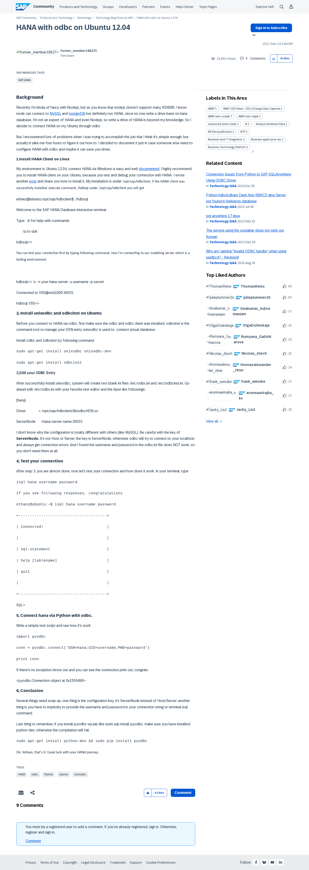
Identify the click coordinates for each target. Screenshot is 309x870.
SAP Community (26, 18)
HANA (21, 774)
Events (165, 7)
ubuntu (63, 774)
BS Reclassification (220, 131)
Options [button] (253, 35)
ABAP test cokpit (248, 116)
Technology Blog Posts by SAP (114, 18)
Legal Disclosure (93, 862)
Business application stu (266, 139)
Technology (84, 18)
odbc (34, 774)
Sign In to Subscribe (271, 28)
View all (212, 421)
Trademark (118, 862)
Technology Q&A (223, 186)
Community (43, 6)
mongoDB (77, 113)
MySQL (55, 113)
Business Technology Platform (227, 147)
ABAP (211, 108)
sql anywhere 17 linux (223, 216)
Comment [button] (183, 793)
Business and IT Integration (225, 139)
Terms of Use (49, 862)
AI (246, 124)
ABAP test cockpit (219, 116)
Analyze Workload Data (270, 124)
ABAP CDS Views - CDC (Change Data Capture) (251, 108)
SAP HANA (24, 80)
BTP (242, 131)
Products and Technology (78, 7)
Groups (108, 7)
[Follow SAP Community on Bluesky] (264, 862)
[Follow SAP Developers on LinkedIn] (280, 862)
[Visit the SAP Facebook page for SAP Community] (256, 862)
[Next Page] (252, 152)
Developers (128, 7)
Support (136, 862)
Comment (33, 841)
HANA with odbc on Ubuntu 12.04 (73, 27)
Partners (148, 7)
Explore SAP (265, 7)
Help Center (185, 7)
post (33, 181)
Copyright (70, 862)
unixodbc (80, 774)
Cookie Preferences (161, 862)
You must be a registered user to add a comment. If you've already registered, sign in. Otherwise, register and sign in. (101, 829)
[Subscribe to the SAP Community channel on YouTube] (272, 862)
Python (48, 774)
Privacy (31, 862)
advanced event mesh (222, 124)
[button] (273, 58)
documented (149, 169)
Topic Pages (208, 7)
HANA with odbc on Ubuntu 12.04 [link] (157, 18)
